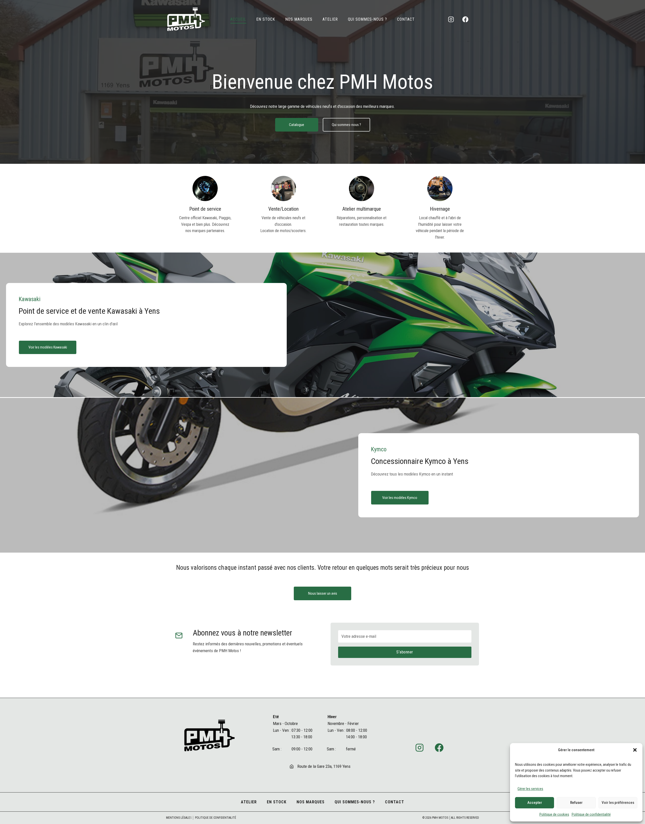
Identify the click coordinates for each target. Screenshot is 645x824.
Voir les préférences (618, 802)
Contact (406, 19)
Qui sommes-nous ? (367, 19)
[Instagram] (451, 19)
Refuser (576, 802)
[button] (634, 749)
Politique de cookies (554, 814)
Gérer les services (530, 788)
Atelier (330, 19)
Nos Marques (298, 19)
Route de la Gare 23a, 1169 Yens (323, 766)
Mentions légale (178, 817)
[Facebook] (465, 19)
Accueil (238, 19)
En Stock (265, 19)
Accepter (534, 802)
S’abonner (404, 652)
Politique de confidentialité (591, 814)
